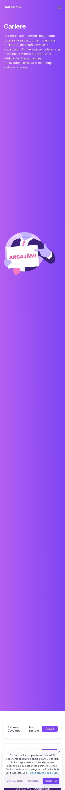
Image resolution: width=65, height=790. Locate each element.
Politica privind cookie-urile (43, 772)
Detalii (50, 728)
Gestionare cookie (15, 781)
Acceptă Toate (51, 781)
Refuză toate (33, 781)
